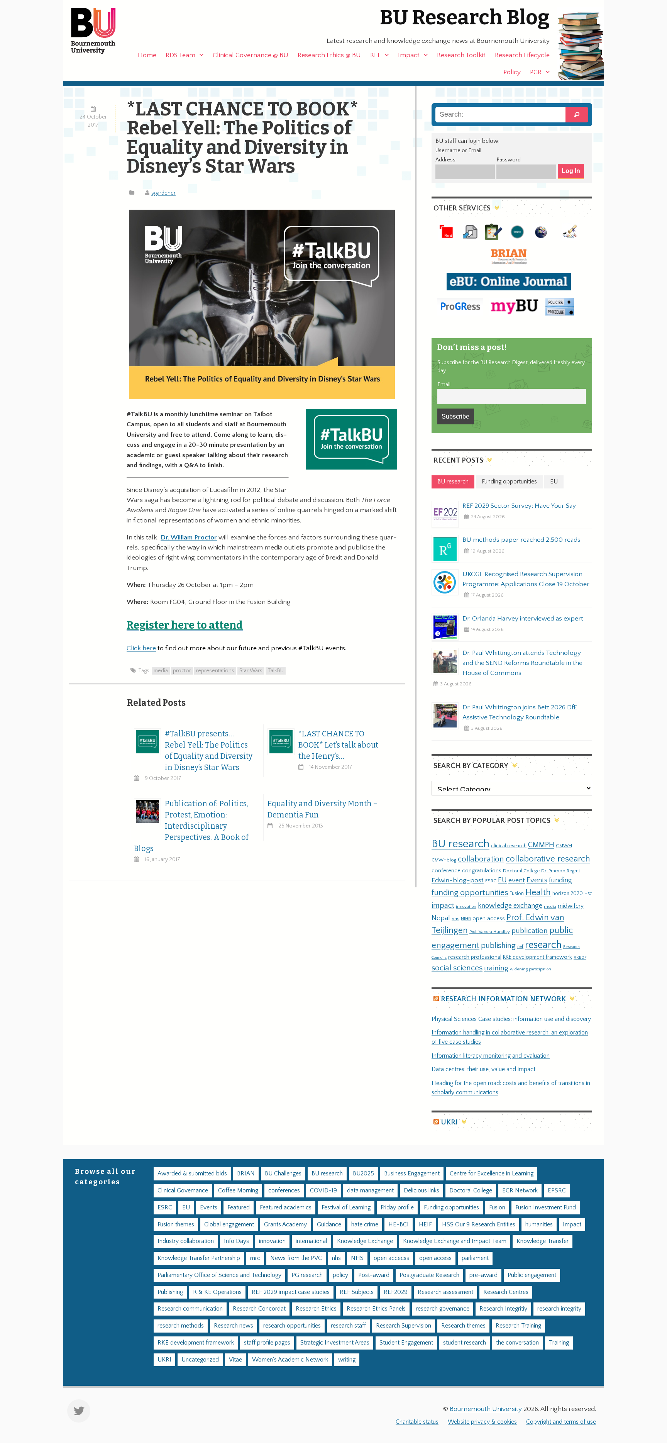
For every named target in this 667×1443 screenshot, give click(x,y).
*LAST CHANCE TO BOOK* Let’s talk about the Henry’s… (338, 745)
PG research (307, 1275)
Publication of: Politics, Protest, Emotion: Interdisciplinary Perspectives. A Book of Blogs (191, 826)
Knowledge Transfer (542, 1241)
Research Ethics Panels (376, 1309)
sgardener (163, 193)
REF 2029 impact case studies (291, 1292)
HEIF (425, 1224)
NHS (357, 1258)
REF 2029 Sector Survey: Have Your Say (519, 506)
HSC (588, 894)
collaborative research (548, 859)
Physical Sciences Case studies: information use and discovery (511, 1019)
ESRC (490, 880)
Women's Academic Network (290, 1360)
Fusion (517, 893)
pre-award (483, 1275)
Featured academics (285, 1207)
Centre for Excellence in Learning (491, 1173)
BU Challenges (283, 1173)
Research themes (463, 1326)
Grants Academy (285, 1224)
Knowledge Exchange (365, 1241)
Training (559, 1343)
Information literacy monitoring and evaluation (491, 1056)
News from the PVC (296, 1258)
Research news (233, 1326)
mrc (255, 1258)
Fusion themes (175, 1224)
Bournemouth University (100, 31)
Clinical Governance (182, 1190)
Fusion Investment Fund (545, 1207)
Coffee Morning (238, 1190)
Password (508, 160)
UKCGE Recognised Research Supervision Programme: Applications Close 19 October (525, 579)
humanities (539, 1224)
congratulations (481, 870)
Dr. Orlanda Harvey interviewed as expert (522, 618)
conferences (284, 1190)
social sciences (457, 967)
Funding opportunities (451, 1207)
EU (502, 880)
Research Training (518, 1326)
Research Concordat (259, 1309)
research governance (442, 1309)
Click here (141, 648)
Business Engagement (412, 1173)
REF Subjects (357, 1292)
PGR (536, 72)
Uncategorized (200, 1360)
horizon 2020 (567, 893)
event (516, 880)
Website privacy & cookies (482, 1422)
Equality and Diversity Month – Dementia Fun (322, 809)
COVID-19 (323, 1190)
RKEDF (580, 957)
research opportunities (292, 1326)
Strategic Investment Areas (334, 1343)
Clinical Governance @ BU (250, 55)
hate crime (364, 1224)
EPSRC (557, 1190)
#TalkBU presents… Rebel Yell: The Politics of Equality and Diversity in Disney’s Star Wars (208, 750)
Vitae (235, 1360)
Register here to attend (185, 625)
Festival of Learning (346, 1207)
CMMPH (541, 845)
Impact (409, 55)
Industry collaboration (185, 1241)
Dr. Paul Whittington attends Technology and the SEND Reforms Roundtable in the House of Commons (522, 663)
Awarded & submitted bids (192, 1173)
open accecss (391, 1258)
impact (443, 905)
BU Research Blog (465, 17)
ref (520, 946)
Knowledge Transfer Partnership (198, 1258)
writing (347, 1360)
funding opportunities (470, 892)
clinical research (508, 845)
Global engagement (229, 1224)
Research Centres (505, 1292)
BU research (460, 844)
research (543, 945)
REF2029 (396, 1292)
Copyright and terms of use (561, 1422)
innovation (466, 906)
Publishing (170, 1292)
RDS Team (180, 55)
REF (375, 55)
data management (370, 1190)
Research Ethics (316, 1309)
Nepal (441, 918)
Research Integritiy (503, 1309)
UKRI (449, 1122)
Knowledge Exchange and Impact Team (454, 1241)
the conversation (517, 1343)
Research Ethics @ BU (329, 55)
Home (147, 55)
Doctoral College (521, 870)
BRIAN (246, 1173)
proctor (182, 671)
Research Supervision (403, 1326)
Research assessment (445, 1292)
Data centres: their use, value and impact (483, 1069)
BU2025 (363, 1173)
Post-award (373, 1275)
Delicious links (421, 1190)
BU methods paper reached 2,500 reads (521, 540)
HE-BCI (398, 1224)
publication (529, 930)
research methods (180, 1326)
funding (560, 880)
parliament (475, 1258)
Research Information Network (503, 999)
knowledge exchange (510, 906)
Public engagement (532, 1275)
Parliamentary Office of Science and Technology (219, 1275)
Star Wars (250, 671)
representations (215, 671)
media (161, 671)
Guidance (329, 1224)
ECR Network (520, 1190)
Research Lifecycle (522, 55)
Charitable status (417, 1422)
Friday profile (397, 1207)
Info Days (236, 1241)
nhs (455, 918)
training (496, 968)
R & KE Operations (217, 1292)
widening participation (530, 969)
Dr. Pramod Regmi (560, 870)
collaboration (481, 859)
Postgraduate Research (429, 1275)
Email (443, 385)
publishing (498, 945)
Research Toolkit (461, 55)
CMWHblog (444, 860)
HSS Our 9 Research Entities (478, 1224)
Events (536, 880)
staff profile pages (267, 1343)
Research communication (190, 1309)
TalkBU (275, 671)
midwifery (571, 906)
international (311, 1241)
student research (464, 1343)
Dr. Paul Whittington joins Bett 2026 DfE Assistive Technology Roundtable (519, 712)
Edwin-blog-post (458, 880)
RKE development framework (537, 957)
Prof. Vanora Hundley (489, 931)
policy (340, 1275)
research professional (474, 957)
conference (446, 871)
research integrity (559, 1309)
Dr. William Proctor (189, 537)
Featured (238, 1207)
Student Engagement (406, 1343)
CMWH (564, 845)
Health (538, 892)
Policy (512, 72)
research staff (348, 1326)
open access (488, 918)
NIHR (466, 918)
